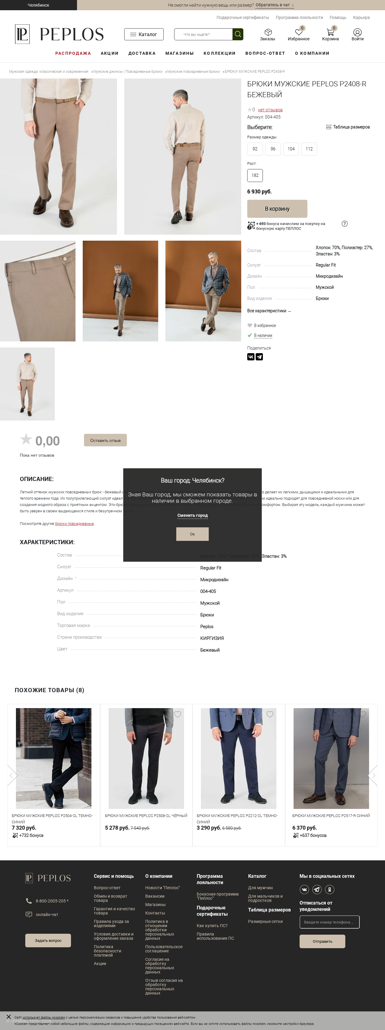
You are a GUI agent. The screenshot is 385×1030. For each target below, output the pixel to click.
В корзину (277, 208)
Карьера (361, 17)
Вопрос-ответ (265, 53)
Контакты (155, 913)
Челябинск (38, 5)
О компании (312, 53)
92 (255, 148)
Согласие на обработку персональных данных (159, 965)
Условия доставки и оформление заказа (114, 936)
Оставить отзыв (105, 440)
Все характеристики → (269, 310)
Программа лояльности (299, 17)
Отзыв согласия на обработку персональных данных (164, 986)
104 (291, 148)
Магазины (179, 53)
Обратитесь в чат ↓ (275, 4)
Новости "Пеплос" (162, 887)
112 (309, 148)
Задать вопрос (48, 940)
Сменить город (192, 515)
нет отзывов (270, 109)
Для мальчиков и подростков (265, 898)
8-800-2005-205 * (52, 901)
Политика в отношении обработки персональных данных (159, 930)
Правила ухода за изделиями (111, 923)
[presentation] (13, 775)
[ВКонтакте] (250, 356)
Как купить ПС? (212, 925)
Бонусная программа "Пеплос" (218, 896)
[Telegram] (259, 356)
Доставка (142, 53)
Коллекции (220, 53)
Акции (110, 53)
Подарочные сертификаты (243, 17)
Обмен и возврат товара (110, 898)
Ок (192, 534)
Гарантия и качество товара (114, 910)
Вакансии (155, 896)
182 (255, 175)
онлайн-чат (47, 914)
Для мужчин (260, 887)
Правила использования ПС (215, 936)
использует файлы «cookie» (44, 1017)
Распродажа (73, 53)
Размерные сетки (265, 921)
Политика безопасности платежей (107, 951)
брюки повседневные (74, 523)
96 (273, 148)
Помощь (338, 17)
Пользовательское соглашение (164, 948)
